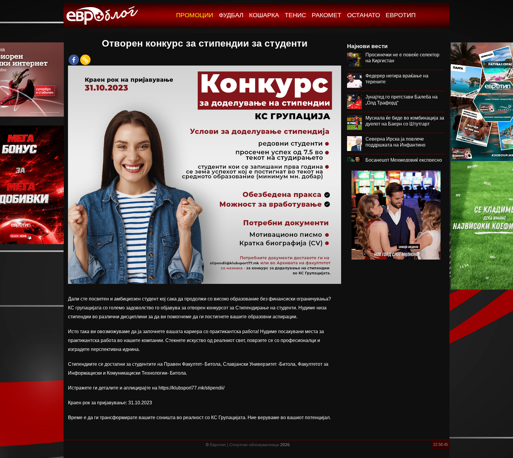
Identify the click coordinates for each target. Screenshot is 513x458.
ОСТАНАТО (363, 15)
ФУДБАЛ (231, 15)
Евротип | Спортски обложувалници (244, 444)
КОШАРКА (264, 15)
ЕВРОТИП (401, 15)
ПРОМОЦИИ (194, 15)
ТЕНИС (295, 15)
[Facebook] (74, 60)
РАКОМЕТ (326, 15)
